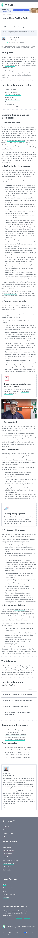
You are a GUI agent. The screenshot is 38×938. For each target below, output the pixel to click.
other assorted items (10, 293)
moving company (10, 66)
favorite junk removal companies (23, 158)
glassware (11, 288)
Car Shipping (7, 847)
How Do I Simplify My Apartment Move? (17, 750)
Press (4, 836)
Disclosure (18, 934)
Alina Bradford (20, 42)
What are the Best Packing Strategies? (17, 752)
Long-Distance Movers (10, 860)
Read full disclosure (28, 1)
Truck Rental (7, 870)
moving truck (12, 259)
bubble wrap (13, 207)
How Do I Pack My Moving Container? (17, 755)
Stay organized (9, 97)
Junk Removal (7, 854)
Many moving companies (20, 649)
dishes (3, 288)
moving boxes (29, 187)
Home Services (8, 888)
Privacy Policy (6, 934)
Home (3, 15)
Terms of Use (19, 918)
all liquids (10, 556)
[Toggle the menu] (36, 5)
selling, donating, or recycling (16, 141)
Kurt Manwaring (14, 37)
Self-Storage (7, 867)
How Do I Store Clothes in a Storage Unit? (18, 757)
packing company (19, 609)
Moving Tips (9, 15)
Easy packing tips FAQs (12, 107)
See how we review (10, 34)
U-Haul (31, 261)
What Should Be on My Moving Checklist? (18, 747)
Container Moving (8, 850)
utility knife (26, 264)
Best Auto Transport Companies (15, 737)
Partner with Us (8, 833)
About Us (6, 827)
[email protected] (10, 803)
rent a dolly (8, 279)
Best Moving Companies (12, 732)
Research (6, 898)
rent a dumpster (24, 160)
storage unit (8, 231)
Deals (4, 885)
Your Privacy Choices (30, 932)
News (4, 891)
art (33, 286)
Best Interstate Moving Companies (15, 730)
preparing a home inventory (26, 467)
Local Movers (7, 857)
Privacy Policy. (27, 918)
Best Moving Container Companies (15, 735)
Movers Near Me (8, 863)
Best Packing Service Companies (15, 740)
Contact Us (6, 830)
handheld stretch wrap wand (14, 242)
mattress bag (9, 253)
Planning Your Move (9, 894)
